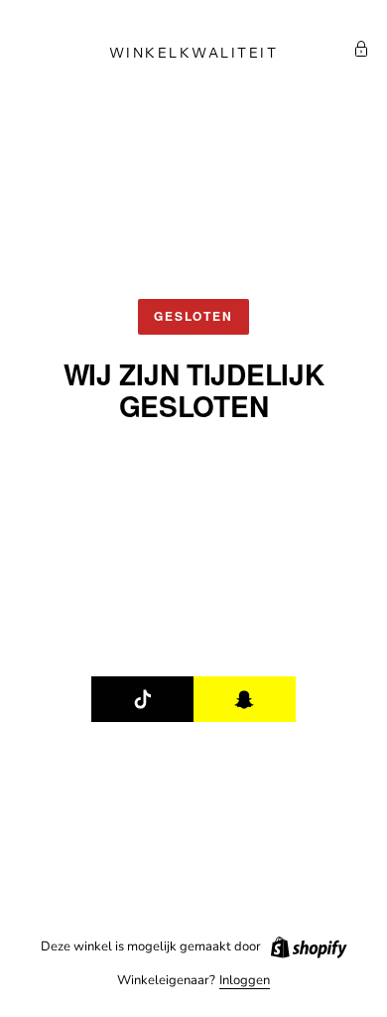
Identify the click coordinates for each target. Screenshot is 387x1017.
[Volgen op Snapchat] (245, 699)
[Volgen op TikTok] (143, 699)
